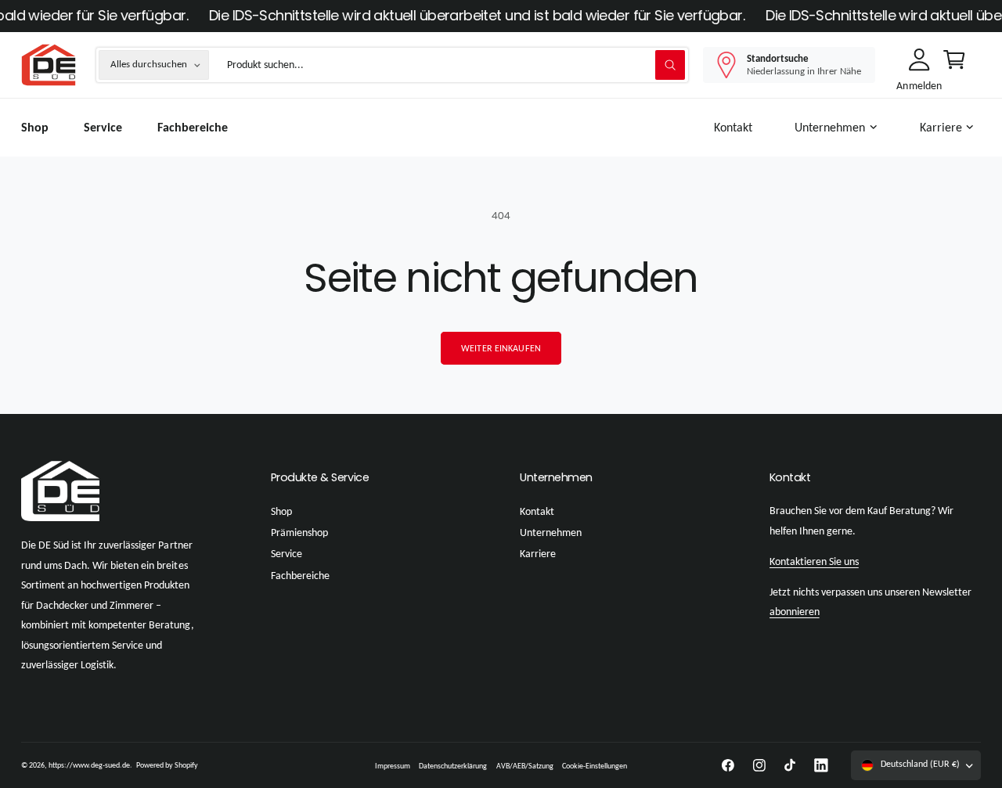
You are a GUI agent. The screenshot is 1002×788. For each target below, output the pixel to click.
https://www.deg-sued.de (89, 765)
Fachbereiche (300, 575)
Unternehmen (830, 127)
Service (286, 553)
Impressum (392, 766)
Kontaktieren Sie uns (814, 561)
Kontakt (537, 511)
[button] (839, 128)
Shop (281, 511)
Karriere (941, 127)
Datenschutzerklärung (453, 766)
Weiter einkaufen (501, 348)
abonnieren (795, 611)
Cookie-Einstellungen (594, 766)
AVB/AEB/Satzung (524, 766)
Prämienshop (299, 532)
